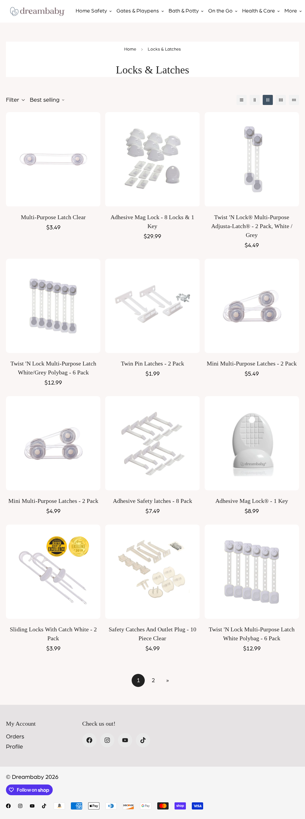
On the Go (220, 11)
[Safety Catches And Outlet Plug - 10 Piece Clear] (152, 572)
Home (130, 49)
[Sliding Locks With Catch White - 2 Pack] (53, 572)
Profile (14, 747)
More (290, 11)
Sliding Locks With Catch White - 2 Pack (53, 633)
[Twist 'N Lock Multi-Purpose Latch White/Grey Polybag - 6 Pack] (53, 306)
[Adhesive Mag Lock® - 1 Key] (252, 443)
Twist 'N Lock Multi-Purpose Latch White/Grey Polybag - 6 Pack (53, 368)
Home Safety (91, 11)
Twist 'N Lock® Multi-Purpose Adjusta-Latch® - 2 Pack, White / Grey (251, 226)
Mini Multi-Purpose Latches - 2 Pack (252, 363)
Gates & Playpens (137, 11)
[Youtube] (125, 740)
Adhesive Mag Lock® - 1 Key (251, 501)
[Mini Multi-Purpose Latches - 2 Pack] (252, 306)
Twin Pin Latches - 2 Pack (152, 363)
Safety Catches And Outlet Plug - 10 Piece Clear (152, 633)
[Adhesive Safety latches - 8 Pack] (152, 443)
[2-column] (255, 100)
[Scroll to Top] (293, 786)
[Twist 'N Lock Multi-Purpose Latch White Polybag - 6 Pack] (252, 572)
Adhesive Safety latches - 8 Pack (152, 501)
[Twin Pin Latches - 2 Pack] (152, 306)
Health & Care (258, 11)
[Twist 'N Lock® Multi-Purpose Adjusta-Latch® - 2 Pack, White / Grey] (252, 159)
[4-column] (281, 100)
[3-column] (268, 100)
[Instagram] (107, 740)
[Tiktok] (143, 740)
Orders (15, 737)
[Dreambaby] (37, 11)
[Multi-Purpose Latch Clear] (53, 159)
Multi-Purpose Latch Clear (53, 217)
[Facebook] (89, 740)
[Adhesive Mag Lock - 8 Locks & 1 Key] (152, 159)
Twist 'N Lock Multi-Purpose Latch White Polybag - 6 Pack (252, 633)
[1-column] (241, 100)
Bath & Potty (184, 11)
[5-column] (294, 100)
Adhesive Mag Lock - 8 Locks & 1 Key (152, 221)
